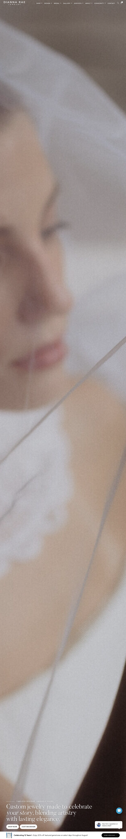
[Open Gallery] (71, 3)
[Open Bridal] (60, 3)
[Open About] (92, 3)
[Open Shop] (41, 3)
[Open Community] (105, 3)
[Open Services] (82, 3)
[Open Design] (51, 3)
